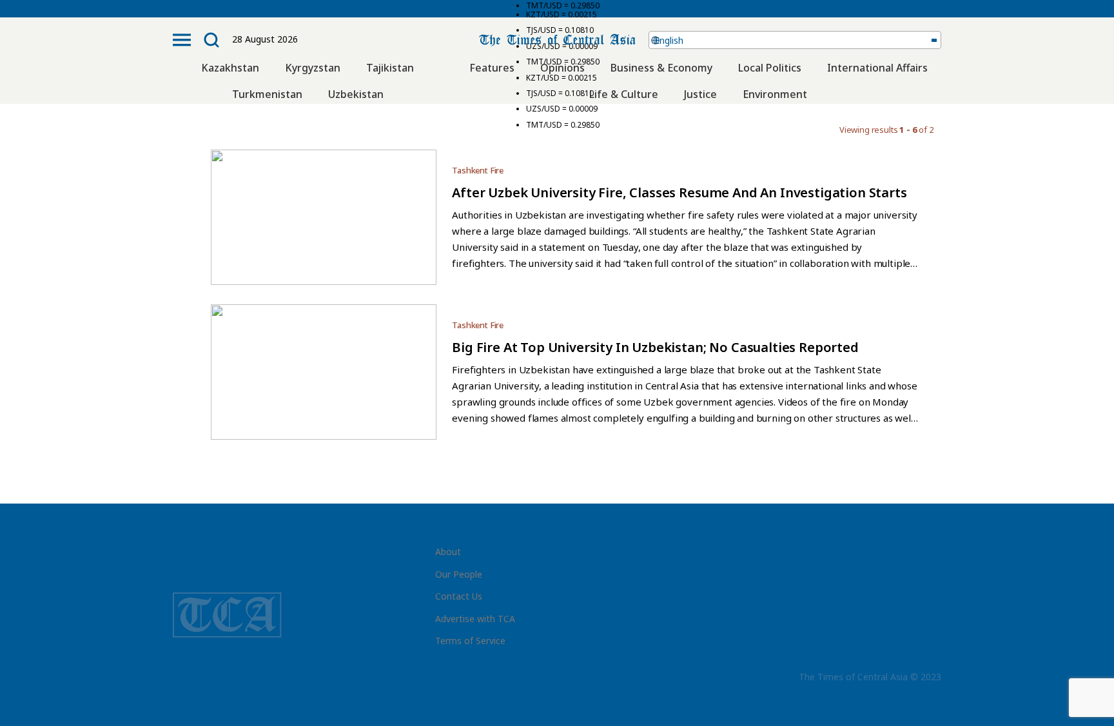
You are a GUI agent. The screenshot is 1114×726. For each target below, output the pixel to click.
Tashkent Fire (477, 170)
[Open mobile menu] (181, 40)
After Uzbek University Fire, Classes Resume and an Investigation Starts (679, 192)
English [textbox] (668, 40)
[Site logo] (557, 38)
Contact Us (458, 596)
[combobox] (795, 40)
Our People (458, 574)
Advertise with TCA (475, 619)
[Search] (211, 40)
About (448, 551)
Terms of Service (470, 640)
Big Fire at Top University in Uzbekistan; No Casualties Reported (655, 347)
